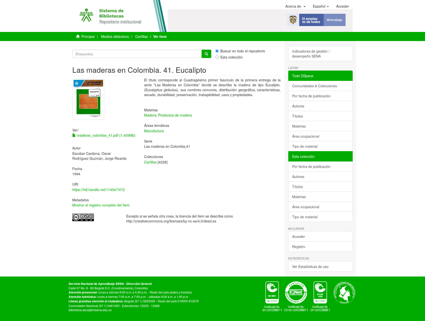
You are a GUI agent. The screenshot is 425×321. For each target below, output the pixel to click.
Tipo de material (305, 146)
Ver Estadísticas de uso (310, 266)
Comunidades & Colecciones (314, 85)
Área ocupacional (305, 136)
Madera (150, 115)
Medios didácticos (115, 36)
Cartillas (141, 36)
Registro (298, 246)
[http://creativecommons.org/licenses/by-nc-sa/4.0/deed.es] (95, 217)
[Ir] (206, 54)
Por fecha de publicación (311, 95)
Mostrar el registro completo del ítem (101, 205)
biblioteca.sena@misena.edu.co (90, 310)
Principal (88, 36)
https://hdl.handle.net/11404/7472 (98, 189)
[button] (295, 6)
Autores (298, 105)
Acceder (298, 236)
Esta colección (231, 57)
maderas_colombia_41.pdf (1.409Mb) (106, 135)
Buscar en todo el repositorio (242, 50)
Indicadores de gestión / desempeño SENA (311, 53)
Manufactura (154, 130)
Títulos (297, 116)
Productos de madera (175, 115)
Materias (299, 126)
